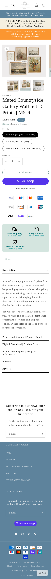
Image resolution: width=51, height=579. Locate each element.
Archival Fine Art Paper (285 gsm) (23, 148)
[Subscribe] (41, 434)
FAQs (8, 453)
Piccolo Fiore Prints (24, 562)
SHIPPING (11, 459)
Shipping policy (27, 575)
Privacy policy (22, 566)
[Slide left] (3, 86)
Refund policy (17, 571)
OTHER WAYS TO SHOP (18, 480)
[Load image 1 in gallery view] (12, 85)
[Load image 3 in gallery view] (38, 85)
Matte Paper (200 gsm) (17, 141)
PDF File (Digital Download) (20, 134)
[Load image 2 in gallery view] (25, 85)
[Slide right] (48, 86)
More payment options (25, 189)
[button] (6, 5)
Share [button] (8, 259)
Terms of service (37, 566)
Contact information (34, 571)
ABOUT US (11, 473)
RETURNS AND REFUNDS (19, 466)
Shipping (5, 124)
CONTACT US (14, 491)
